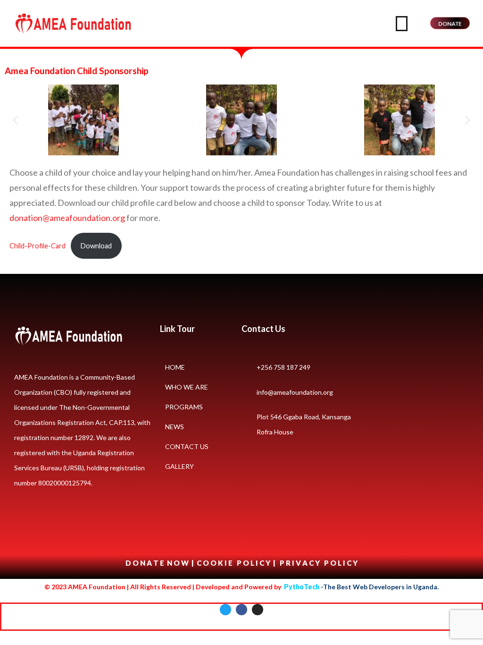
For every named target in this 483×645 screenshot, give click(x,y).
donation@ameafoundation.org (67, 217)
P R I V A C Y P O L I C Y (319, 563)
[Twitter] (225, 609)
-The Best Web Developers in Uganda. (361, 587)
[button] (15, 120)
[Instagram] (257, 609)
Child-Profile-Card (37, 246)
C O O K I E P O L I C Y (234, 563)
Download (96, 246)
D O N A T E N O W (157, 563)
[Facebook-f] (241, 609)
